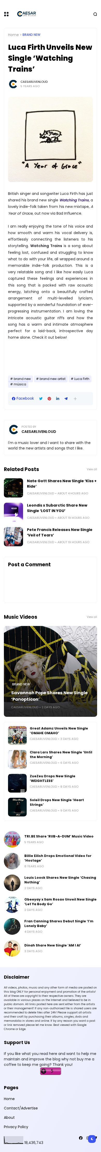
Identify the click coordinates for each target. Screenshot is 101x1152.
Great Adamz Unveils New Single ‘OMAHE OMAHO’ (59, 730)
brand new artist (53, 379)
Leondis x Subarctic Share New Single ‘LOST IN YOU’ (57, 508)
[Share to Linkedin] (57, 399)
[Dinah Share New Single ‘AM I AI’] (12, 948)
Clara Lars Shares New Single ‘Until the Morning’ (61, 754)
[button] (75, 398)
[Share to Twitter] (40, 399)
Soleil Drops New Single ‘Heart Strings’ (57, 802)
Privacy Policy (16, 1126)
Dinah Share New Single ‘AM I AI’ (52, 945)
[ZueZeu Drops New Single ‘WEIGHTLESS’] (17, 783)
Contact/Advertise (21, 1108)
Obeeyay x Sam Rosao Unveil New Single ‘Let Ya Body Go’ (60, 901)
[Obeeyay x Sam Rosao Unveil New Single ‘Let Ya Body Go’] (12, 904)
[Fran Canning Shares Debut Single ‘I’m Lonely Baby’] (12, 926)
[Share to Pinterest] (49, 399)
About (9, 1117)
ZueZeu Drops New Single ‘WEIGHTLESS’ (52, 778)
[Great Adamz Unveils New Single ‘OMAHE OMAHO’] (17, 735)
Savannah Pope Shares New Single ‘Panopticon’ (49, 696)
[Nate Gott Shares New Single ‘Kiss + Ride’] (13, 487)
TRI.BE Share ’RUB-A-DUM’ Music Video (58, 836)
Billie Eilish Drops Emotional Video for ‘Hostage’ (57, 858)
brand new (31, 35)
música (20, 384)
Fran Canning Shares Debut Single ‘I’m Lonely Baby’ (58, 923)
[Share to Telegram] (66, 399)
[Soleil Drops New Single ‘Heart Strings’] (17, 807)
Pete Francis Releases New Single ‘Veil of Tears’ (59, 532)
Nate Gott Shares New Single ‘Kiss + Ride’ (62, 483)
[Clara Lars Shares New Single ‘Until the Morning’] (17, 759)
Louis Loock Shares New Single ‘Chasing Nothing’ (60, 879)
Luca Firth (81, 379)
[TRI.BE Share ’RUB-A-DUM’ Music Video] (12, 839)
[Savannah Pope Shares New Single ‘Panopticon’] (50, 671)
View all (92, 469)
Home (13, 34)
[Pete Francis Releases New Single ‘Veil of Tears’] (13, 536)
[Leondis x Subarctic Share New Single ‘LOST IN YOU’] (13, 512)
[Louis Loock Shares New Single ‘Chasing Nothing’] (12, 883)
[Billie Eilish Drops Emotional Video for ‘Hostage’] (12, 861)
